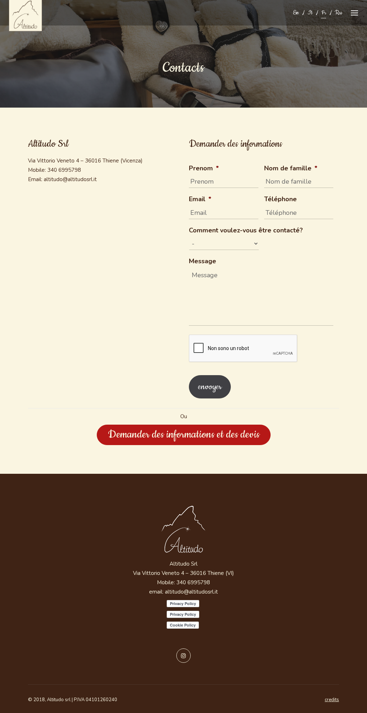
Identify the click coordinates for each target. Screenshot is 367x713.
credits (332, 700)
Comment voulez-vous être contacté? (246, 230)
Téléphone (280, 199)
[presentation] (243, 349)
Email (200, 199)
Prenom (204, 168)
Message (202, 261)
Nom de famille (291, 168)
